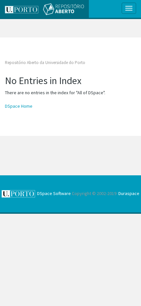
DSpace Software (54, 193)
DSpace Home (18, 106)
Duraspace (128, 193)
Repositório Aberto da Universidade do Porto (45, 62)
